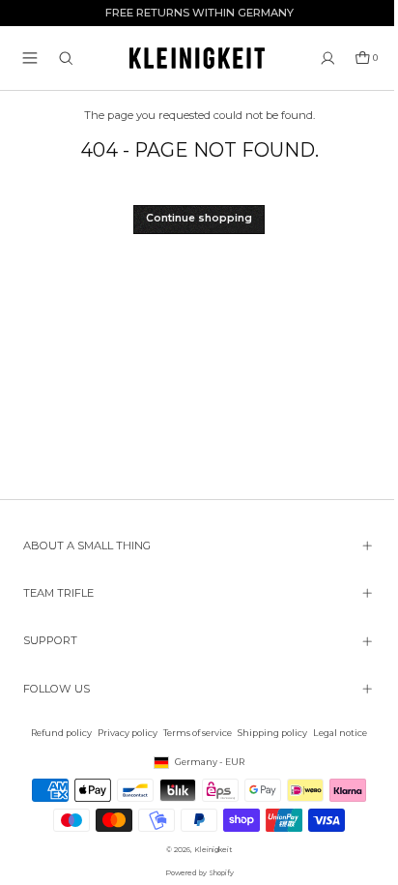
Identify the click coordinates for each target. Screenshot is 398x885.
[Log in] (328, 58)
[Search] (66, 58)
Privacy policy (123, 732)
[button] (30, 58)
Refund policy (56, 732)
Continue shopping (199, 218)
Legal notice (335, 732)
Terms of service (192, 732)
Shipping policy (267, 732)
